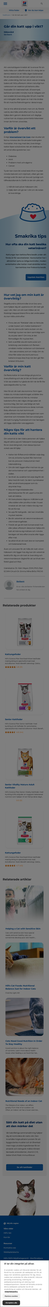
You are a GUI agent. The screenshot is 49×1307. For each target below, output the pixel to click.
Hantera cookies (11, 1296)
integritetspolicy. (11, 1291)
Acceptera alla (11, 1303)
